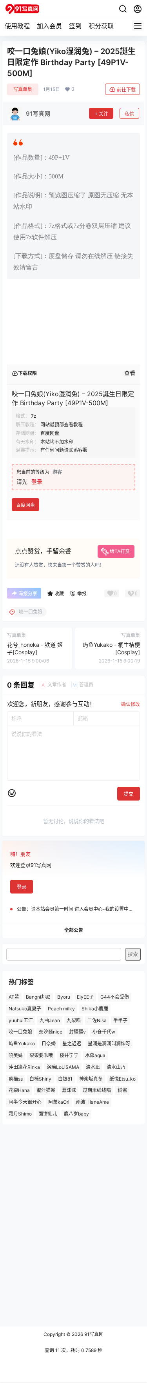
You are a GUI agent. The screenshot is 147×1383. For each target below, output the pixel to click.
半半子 (120, 1020)
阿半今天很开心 (25, 1102)
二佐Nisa (97, 1020)
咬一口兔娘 (20, 1032)
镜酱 (122, 1090)
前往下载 (126, 90)
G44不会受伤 (114, 997)
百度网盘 (25, 505)
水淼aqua (95, 1055)
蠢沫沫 (69, 1090)
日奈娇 (49, 1043)
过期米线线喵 (97, 1090)
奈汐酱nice (50, 1032)
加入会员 (49, 26)
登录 (36, 481)
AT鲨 (14, 997)
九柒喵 (74, 1020)
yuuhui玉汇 (21, 1020)
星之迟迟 (71, 1043)
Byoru (63, 997)
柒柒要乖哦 (41, 1055)
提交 (128, 794)
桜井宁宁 (69, 1055)
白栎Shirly (40, 1079)
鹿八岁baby (76, 1114)
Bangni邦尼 (38, 997)
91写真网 (93, 1334)
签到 (75, 26)
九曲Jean (50, 1020)
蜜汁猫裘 (45, 1090)
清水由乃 (116, 1067)
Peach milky (61, 1009)
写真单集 (22, 89)
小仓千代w (104, 1032)
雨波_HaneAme (92, 1102)
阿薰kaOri (58, 1102)
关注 (103, 114)
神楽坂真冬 (91, 1079)
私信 (129, 114)
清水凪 (93, 1067)
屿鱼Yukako (22, 1043)
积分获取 (101, 26)
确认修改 (130, 704)
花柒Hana (19, 1090)
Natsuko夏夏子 (25, 1009)
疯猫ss (16, 1079)
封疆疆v (77, 1032)
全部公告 (73, 930)
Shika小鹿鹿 (95, 1009)
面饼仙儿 (47, 1114)
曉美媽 (16, 1055)
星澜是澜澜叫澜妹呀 (109, 1043)
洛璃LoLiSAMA (63, 1067)
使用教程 (17, 26)
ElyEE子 (85, 997)
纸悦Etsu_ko (122, 1079)
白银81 (65, 1079)
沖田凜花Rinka (24, 1067)
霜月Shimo (20, 1114)
